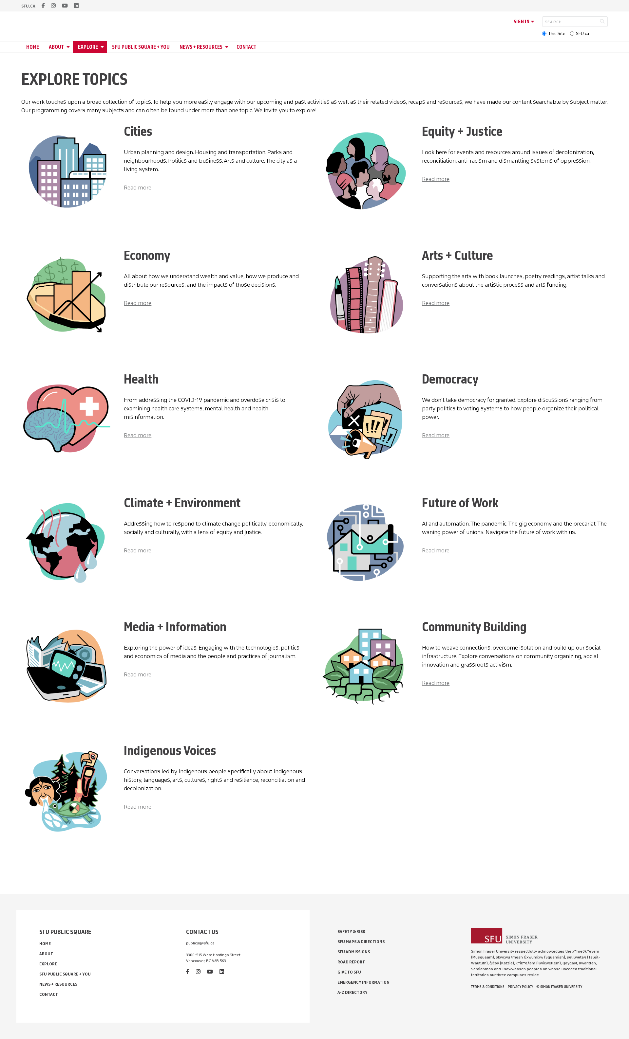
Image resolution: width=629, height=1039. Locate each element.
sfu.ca (28, 6)
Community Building (474, 627)
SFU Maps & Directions (361, 941)
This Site (556, 33)
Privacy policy (520, 986)
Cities (138, 131)
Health (141, 379)
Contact (246, 47)
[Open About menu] (69, 47)
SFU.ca (582, 33)
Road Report (351, 962)
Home (32, 47)
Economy (147, 255)
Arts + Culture (457, 255)
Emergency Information (363, 982)
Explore (88, 47)
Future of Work (460, 503)
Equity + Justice (462, 131)
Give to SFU (349, 972)
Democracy (450, 379)
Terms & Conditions (488, 986)
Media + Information (175, 627)
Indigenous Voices (170, 750)
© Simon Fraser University (559, 986)
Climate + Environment (182, 503)
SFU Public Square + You (141, 47)
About (56, 47)
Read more (137, 187)
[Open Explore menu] (103, 47)
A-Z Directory (352, 992)
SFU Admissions (353, 952)
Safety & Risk (351, 931)
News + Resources (201, 47)
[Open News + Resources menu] (228, 47)
